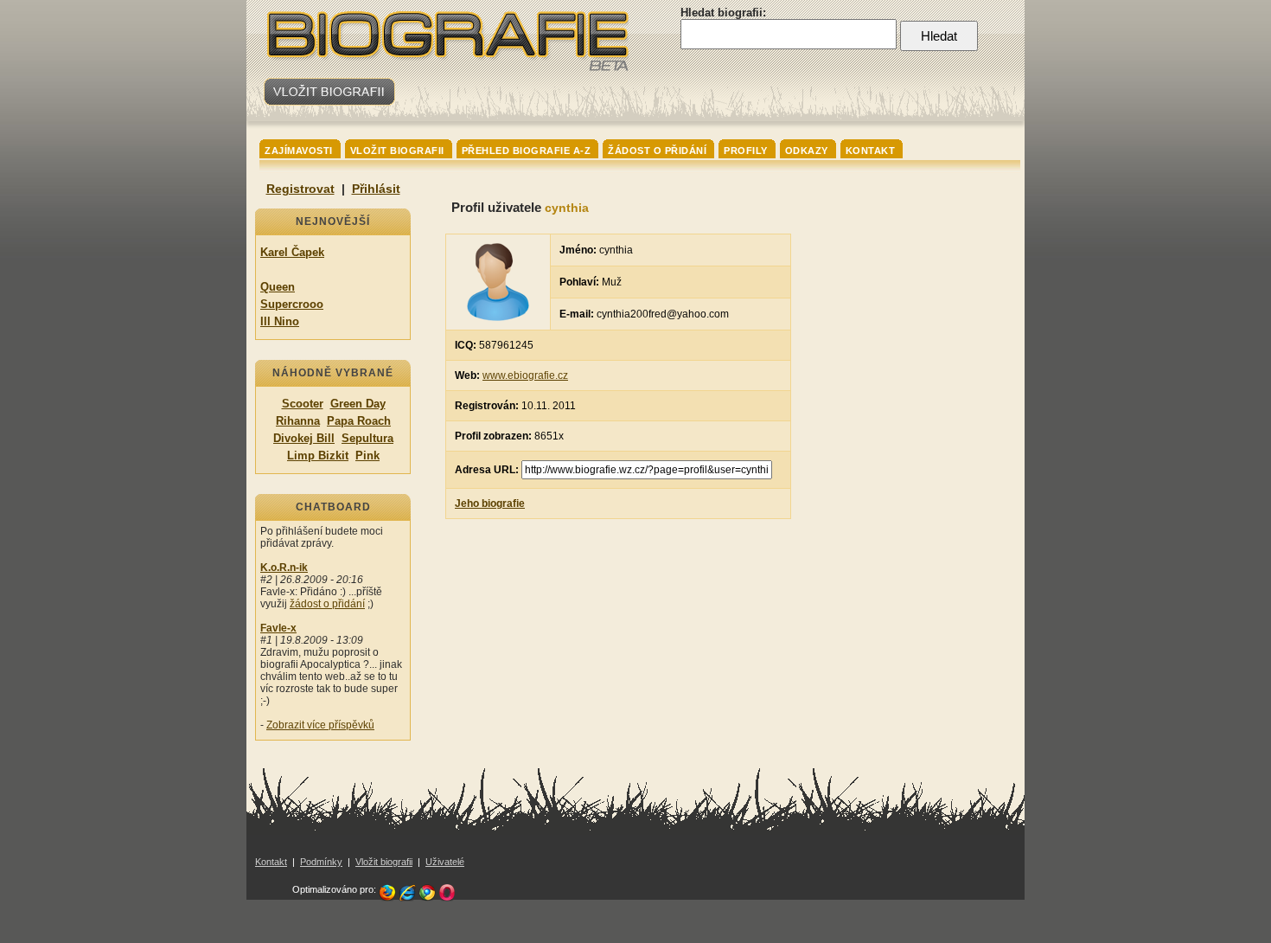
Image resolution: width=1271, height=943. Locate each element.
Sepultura (367, 438)
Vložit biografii (383, 861)
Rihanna (298, 420)
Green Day (358, 403)
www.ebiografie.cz (525, 375)
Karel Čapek (292, 252)
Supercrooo (291, 304)
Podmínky (321, 861)
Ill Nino (279, 321)
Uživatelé (444, 861)
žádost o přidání (327, 604)
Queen (277, 286)
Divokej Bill (304, 438)
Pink (367, 455)
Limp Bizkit (317, 455)
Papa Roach (359, 420)
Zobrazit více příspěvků (320, 725)
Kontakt (271, 861)
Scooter (302, 403)
